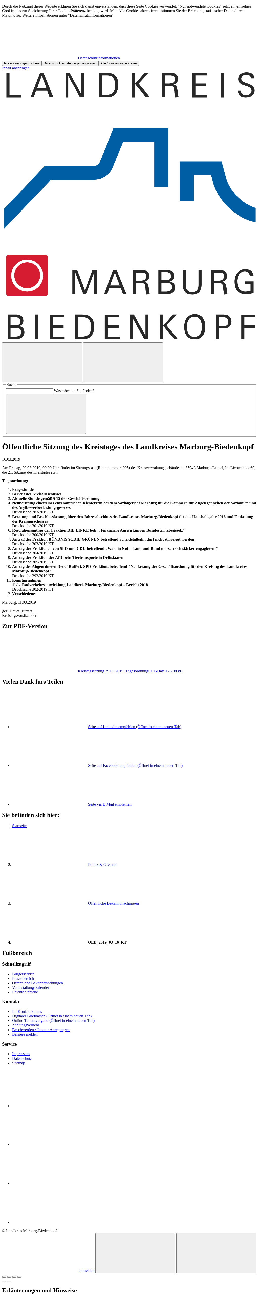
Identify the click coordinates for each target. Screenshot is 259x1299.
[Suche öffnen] (42, 362)
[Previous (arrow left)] (4, 1281)
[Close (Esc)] (4, 1277)
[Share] (9, 1277)
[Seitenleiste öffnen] (123, 362)
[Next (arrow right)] (9, 1281)
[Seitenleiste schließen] (216, 1253)
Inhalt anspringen (16, 68)
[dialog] (129, 35)
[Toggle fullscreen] (14, 1277)
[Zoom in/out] (19, 1277)
